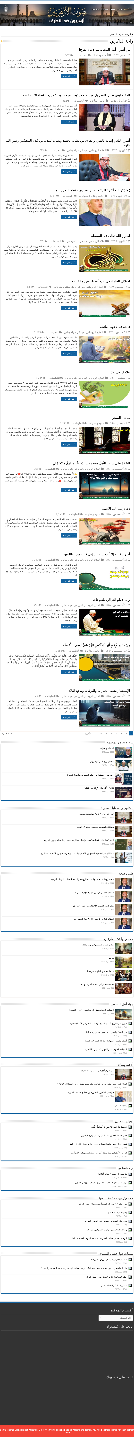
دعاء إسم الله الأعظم (115, 509)
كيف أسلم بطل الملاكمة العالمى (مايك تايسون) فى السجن (101, 1182)
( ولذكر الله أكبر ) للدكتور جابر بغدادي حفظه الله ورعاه (93, 190)
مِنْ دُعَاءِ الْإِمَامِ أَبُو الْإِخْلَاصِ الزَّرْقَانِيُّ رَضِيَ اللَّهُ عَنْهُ (96, 645)
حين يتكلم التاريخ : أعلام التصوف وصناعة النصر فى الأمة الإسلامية (98, 1023)
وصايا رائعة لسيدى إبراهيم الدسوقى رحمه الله (106, 1229)
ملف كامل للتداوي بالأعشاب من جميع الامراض (93, 906)
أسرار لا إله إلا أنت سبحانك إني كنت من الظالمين (97, 554)
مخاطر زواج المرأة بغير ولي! (101, 761)
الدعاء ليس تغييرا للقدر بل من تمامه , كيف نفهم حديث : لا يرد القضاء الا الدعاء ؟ (76, 95)
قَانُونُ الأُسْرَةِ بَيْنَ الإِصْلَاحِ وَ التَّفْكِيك (99, 788)
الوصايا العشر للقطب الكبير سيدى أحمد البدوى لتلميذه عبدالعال (99, 1238)
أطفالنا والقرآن (107, 748)
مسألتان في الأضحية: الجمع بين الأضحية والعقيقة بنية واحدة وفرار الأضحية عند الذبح (77, 853)
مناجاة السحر (121, 418)
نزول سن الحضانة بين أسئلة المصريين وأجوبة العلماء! (90, 775)
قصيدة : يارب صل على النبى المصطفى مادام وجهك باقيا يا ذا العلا (98, 1144)
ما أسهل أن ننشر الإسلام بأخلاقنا (112, 1174)
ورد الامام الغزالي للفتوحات (111, 600)
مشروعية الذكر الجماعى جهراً (114, 1285)
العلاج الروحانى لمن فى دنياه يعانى (86, 150)
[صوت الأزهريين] (67, 14)
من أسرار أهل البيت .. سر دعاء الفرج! (104, 50)
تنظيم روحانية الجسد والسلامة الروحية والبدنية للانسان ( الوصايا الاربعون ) (81, 879)
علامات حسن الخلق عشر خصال (100, 971)
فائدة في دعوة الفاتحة (115, 327)
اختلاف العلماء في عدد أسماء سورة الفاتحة (101, 281)
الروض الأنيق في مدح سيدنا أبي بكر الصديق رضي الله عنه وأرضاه (98, 1153)
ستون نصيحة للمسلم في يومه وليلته (98, 944)
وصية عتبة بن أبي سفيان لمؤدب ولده (97, 984)
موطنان (110, 958)
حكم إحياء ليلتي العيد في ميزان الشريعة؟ (109, 1259)
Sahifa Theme (7, 1430)
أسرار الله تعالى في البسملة (110, 236)
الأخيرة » (87, 733)
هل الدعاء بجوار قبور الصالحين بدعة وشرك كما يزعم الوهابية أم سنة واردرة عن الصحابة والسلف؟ (84, 1268)
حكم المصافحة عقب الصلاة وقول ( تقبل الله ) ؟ (106, 1277)
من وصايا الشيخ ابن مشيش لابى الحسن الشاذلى (105, 1221)
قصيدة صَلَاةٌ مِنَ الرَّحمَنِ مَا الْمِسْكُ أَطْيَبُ (109, 1127)
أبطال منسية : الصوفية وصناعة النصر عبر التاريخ (106, 1041)
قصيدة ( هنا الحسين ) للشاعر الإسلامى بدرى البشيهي (104, 1135)
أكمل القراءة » (69, 76)
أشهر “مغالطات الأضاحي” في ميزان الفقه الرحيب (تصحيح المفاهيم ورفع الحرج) (79, 840)
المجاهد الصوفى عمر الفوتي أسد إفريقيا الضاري (105, 1049)
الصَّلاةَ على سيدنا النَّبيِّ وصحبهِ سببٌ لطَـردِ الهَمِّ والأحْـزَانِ (91, 463)
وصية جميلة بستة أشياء (117, 1212)
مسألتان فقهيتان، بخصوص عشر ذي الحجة (95, 827)
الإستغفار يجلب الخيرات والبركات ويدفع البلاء (99, 691)
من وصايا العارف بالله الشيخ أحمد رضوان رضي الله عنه (102, 1204)
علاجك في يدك (120, 372)
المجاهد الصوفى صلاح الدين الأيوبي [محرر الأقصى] (91, 1010)
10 (101, 733)
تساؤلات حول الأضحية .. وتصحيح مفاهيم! (96, 814)
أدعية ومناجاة (100, 55)
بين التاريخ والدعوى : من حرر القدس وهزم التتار (106, 1032)
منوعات (83, 196)
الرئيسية (127, 34)
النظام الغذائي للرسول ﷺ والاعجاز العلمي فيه (94, 892)
